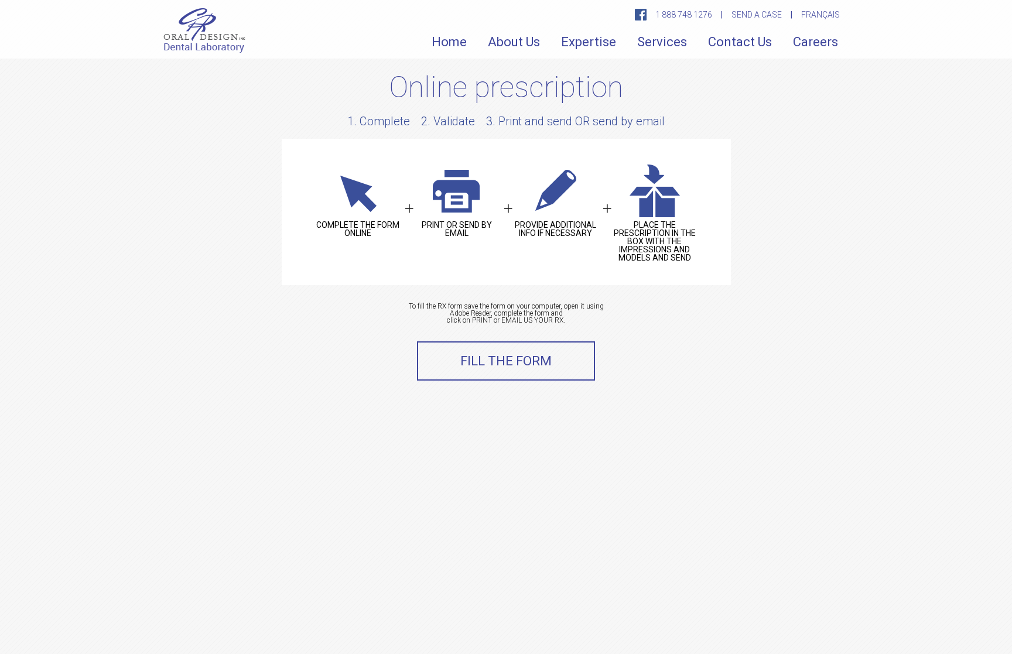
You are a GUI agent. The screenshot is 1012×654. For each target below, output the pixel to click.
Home (449, 42)
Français (820, 14)
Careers (815, 42)
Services (662, 42)
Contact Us (740, 42)
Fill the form (506, 361)
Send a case (756, 14)
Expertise (588, 42)
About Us (514, 42)
